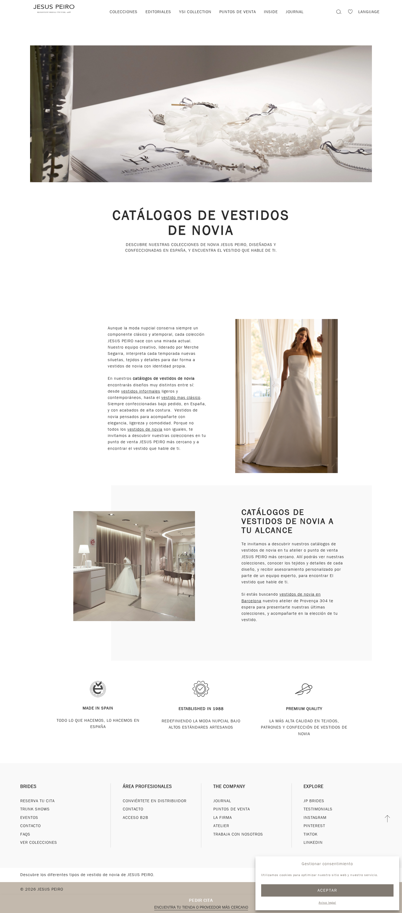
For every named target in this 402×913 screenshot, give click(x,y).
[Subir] (387, 819)
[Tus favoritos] (350, 12)
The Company (229, 786)
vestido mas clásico (180, 397)
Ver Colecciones (38, 842)
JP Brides (314, 800)
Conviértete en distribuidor (155, 800)
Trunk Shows (35, 809)
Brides (28, 786)
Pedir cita (201, 900)
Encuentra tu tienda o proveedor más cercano (201, 907)
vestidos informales (140, 391)
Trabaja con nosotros (238, 834)
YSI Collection (195, 12)
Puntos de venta (237, 12)
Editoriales (158, 12)
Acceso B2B (135, 817)
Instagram (315, 817)
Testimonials (318, 809)
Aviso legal (327, 902)
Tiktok (310, 834)
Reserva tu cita (37, 800)
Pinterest (314, 825)
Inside (271, 12)
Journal (222, 800)
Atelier (221, 825)
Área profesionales (147, 786)
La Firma (222, 817)
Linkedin (313, 842)
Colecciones (124, 12)
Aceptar (327, 890)
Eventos (29, 817)
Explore (314, 786)
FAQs (25, 834)
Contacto (30, 825)
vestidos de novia (144, 429)
